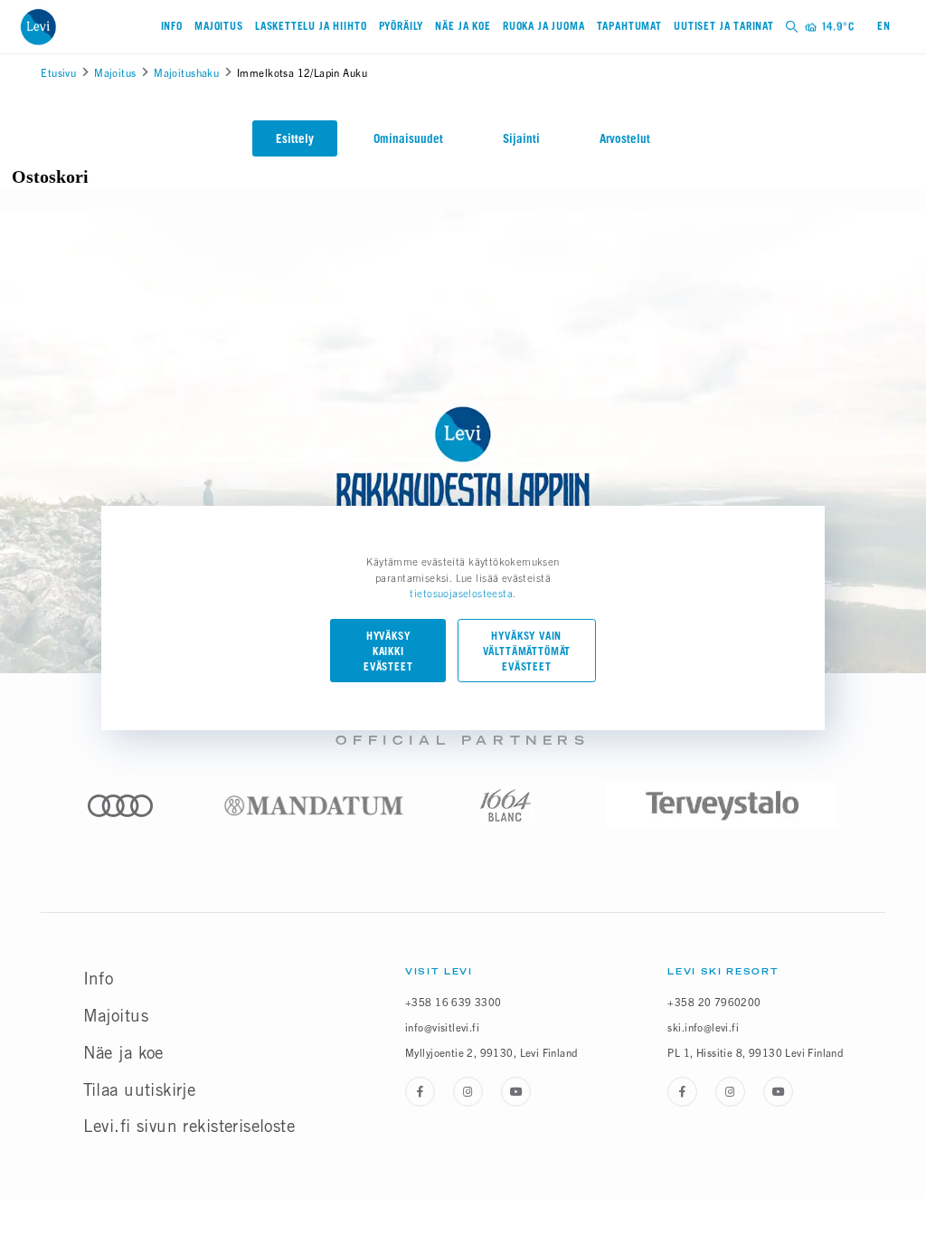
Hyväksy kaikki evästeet (388, 652)
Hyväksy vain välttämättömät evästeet (527, 652)
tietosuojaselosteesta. (462, 592)
